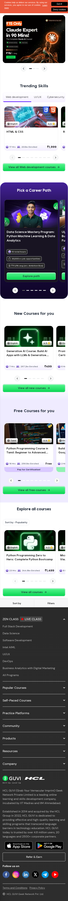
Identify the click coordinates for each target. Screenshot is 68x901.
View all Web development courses (32, 167)
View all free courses (32, 490)
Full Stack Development (18, 626)
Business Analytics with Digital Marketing (29, 668)
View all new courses (32, 388)
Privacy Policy (37, 887)
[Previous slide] (23, 68)
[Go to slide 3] (37, 68)
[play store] (49, 845)
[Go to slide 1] (30, 68)
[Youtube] (54, 874)
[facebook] (6, 874)
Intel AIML (9, 647)
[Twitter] (35, 874)
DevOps (8, 661)
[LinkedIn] (25, 874)
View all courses (32, 592)
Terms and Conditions (15, 887)
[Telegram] (45, 874)
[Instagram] (15, 874)
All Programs (11, 675)
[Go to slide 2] (34, 68)
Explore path (31, 276)
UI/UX (6, 654)
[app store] (19, 845)
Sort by (17, 603)
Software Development (17, 640)
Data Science (11, 633)
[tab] (17, 97)
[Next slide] (44, 68)
